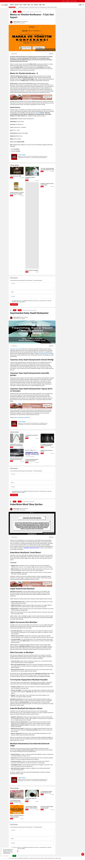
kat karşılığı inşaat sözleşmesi (46, 353)
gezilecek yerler (51, 858)
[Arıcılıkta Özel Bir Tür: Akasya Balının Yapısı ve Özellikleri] (17, 227)
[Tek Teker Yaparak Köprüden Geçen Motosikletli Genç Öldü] (47, 174)
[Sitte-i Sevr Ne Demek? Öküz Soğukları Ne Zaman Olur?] (17, 456)
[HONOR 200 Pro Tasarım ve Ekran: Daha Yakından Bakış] (17, 441)
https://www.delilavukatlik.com (22, 417)
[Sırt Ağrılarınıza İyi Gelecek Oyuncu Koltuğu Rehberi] (47, 441)
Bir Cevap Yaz (14, 277)
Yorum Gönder (14, 304)
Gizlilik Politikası (6, 855)
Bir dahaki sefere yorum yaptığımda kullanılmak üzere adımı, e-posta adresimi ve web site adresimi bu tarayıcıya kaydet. (31, 301)
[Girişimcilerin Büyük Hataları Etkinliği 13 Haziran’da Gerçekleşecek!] (32, 456)
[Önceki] (16, 7)
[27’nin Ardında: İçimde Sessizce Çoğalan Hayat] (17, 797)
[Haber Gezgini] (4, 4)
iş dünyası (46, 858)
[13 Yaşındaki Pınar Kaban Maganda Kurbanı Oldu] (47, 797)
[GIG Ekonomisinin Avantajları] (32, 227)
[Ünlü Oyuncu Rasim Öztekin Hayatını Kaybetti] (47, 812)
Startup (37, 112)
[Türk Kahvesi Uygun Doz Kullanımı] (32, 797)
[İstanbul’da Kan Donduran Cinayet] (47, 456)
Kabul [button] (14, 855)
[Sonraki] (18, 7)
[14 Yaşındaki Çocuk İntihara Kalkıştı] (32, 441)
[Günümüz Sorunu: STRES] (17, 174)
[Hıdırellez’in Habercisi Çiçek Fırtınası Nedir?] (47, 227)
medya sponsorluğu (39, 858)
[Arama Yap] (83, 5)
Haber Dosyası (58, 858)
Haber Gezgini (16, 21)
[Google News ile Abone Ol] (14, 54)
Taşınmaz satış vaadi (15, 349)
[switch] (80, 5)
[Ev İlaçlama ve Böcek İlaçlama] (32, 174)
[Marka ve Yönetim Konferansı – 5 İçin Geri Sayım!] (17, 812)
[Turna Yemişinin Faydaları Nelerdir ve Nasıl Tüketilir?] (32, 812)
